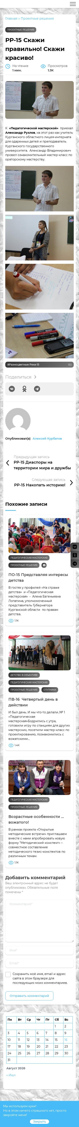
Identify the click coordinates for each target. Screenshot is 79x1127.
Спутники (50, 689)
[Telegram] (37, 389)
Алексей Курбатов (47, 438)
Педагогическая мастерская (29, 557)
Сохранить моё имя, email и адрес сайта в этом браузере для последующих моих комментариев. (40, 978)
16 (65, 1040)
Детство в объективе (24, 675)
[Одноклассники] (24, 389)
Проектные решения (20, 29)
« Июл (11, 1075)
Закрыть (39, 1121)
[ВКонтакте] (12, 389)
